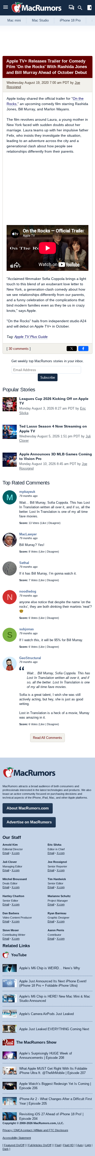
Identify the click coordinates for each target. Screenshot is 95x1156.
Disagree (54, 522)
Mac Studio (40, 20)
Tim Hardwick (57, 879)
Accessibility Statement (17, 1137)
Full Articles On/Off (39, 1145)
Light (88, 1145)
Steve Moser (11, 930)
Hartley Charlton (13, 896)
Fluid (58, 1145)
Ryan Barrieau (57, 913)
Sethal (24, 563)
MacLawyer (28, 534)
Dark (6, 1148)
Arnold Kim (10, 844)
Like (43, 522)
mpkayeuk (27, 492)
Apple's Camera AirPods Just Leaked (46, 1014)
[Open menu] (6, 7)
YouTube (19, 955)
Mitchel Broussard (15, 879)
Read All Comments (47, 738)
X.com (16, 853)
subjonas (26, 629)
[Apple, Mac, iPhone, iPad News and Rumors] (36, 13)
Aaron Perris (56, 930)
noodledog (27, 591)
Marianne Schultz (59, 896)
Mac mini (14, 20)
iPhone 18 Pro (70, 20)
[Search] (81, 8)
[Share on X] (72, 348)
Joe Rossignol (57, 861)
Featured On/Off (14, 1145)
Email (6, 853)
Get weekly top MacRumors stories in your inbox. (47, 361)
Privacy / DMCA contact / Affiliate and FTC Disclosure (35, 1130)
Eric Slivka (54, 844)
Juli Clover (10, 861)
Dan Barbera (11, 913)
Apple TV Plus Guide (31, 337)
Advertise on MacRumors (29, 822)
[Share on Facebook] (83, 348)
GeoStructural (30, 658)
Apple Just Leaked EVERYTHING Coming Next (54, 1029)
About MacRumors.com (28, 808)
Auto (80, 1145)
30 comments (19, 349)
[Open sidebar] (89, 8)
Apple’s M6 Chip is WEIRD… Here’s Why (49, 968)
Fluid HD (68, 1145)
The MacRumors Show (36, 1042)
